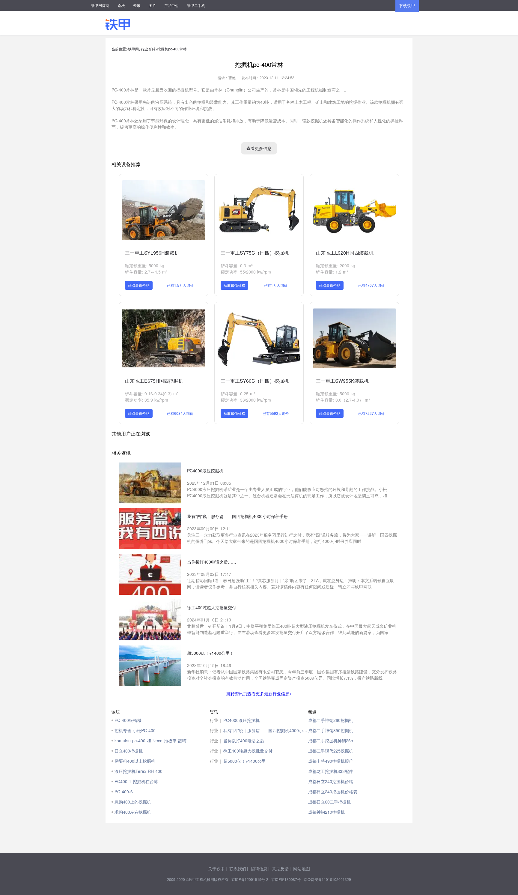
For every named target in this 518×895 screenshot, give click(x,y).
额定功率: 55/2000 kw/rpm (246, 272)
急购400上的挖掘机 (133, 802)
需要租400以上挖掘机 (135, 761)
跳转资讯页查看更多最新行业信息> (259, 693)
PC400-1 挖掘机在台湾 (136, 781)
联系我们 (237, 869)
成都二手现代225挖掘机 (330, 751)
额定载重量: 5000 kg (144, 265)
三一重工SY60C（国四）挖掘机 (255, 380)
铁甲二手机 (196, 5)
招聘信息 (259, 869)
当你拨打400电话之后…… (247, 741)
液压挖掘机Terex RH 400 (138, 771)
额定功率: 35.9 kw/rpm (146, 400)
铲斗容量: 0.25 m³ (238, 394)
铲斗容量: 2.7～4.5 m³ (146, 272)
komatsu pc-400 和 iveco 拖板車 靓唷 (150, 741)
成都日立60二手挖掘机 (329, 802)
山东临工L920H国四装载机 (345, 252)
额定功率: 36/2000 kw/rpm (246, 400)
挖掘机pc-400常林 (172, 48)
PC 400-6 (124, 792)
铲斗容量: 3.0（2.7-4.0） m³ (343, 400)
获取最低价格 (139, 285)
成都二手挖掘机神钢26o (330, 741)
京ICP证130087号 (286, 879)
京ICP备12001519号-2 (249, 879)
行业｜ (216, 720)
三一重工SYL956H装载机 (152, 252)
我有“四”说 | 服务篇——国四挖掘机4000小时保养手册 (265, 730)
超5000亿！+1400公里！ (246, 761)
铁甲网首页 (100, 5)
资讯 (136, 5)
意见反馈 (280, 869)
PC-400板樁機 (128, 720)
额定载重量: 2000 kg (335, 265)
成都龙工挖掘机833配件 (330, 771)
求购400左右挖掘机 (133, 812)
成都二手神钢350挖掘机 (330, 730)
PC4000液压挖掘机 (241, 720)
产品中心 (171, 5)
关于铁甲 (216, 869)
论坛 (121, 5)
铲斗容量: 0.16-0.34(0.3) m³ (151, 394)
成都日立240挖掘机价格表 (332, 792)
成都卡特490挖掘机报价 (330, 761)
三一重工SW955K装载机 (342, 380)
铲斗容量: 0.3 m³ (237, 265)
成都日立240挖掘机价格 (330, 781)
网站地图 (301, 869)
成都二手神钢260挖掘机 (330, 720)
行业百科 (148, 48)
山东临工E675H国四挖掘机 (154, 380)
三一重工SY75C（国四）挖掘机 (255, 252)
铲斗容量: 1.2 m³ (332, 272)
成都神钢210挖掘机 (326, 812)
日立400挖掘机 (129, 751)
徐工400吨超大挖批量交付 (247, 751)
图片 (152, 5)
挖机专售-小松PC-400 (135, 730)
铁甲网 (133, 48)
